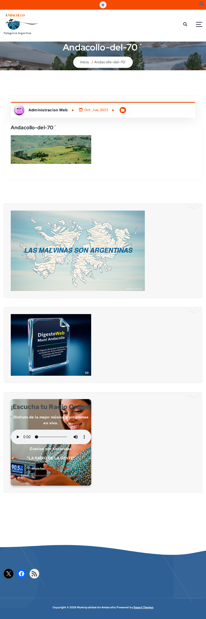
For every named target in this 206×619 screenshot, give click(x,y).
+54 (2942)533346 (59, 468)
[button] (202, 5)
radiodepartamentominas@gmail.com (56, 475)
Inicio (84, 62)
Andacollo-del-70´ (110, 62)
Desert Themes (143, 607)
